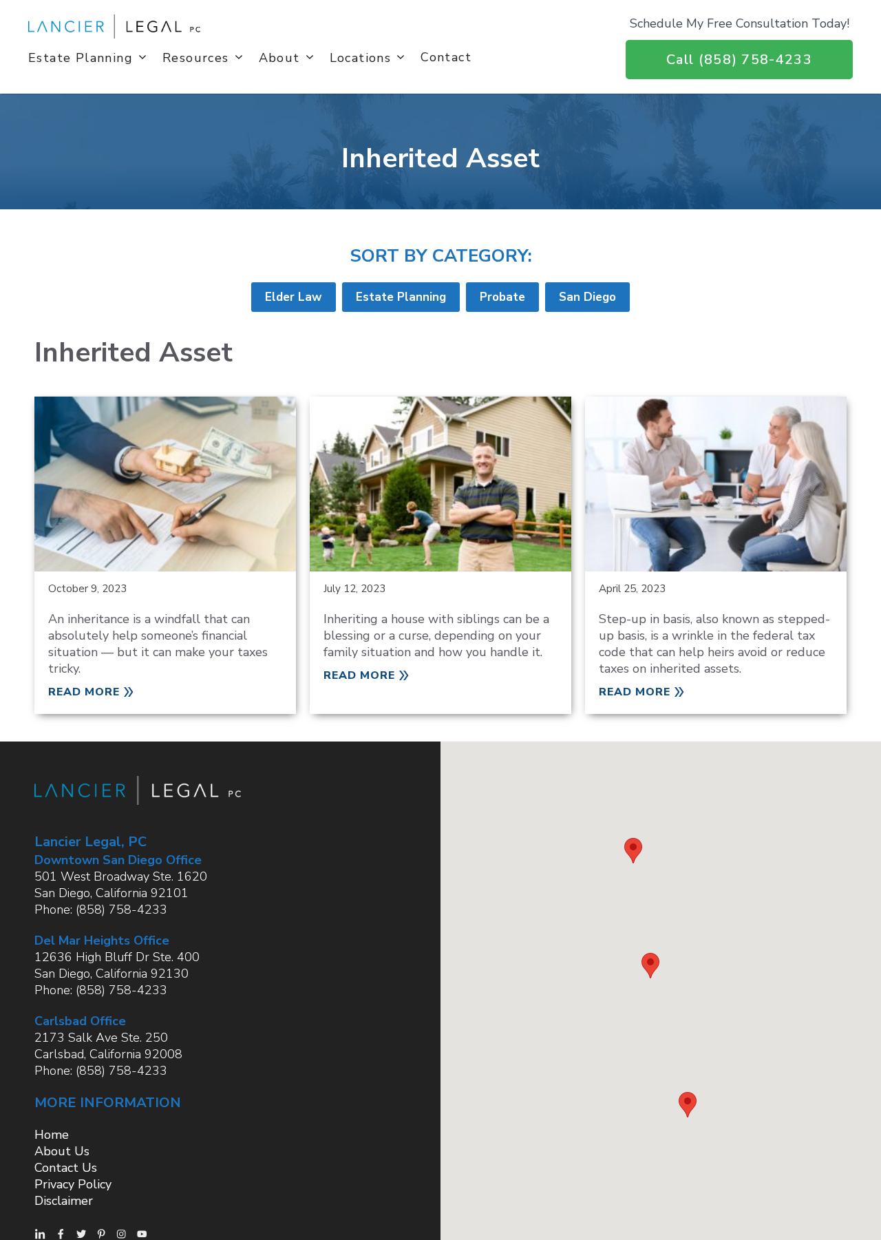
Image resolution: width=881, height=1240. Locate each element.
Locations (361, 57)
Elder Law (293, 297)
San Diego (587, 297)
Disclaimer (63, 1200)
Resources (195, 57)
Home (51, 1134)
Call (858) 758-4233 (739, 59)
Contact (446, 56)
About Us (61, 1151)
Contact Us (65, 1167)
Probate (502, 297)
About (279, 57)
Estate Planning (80, 57)
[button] (633, 850)
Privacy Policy (73, 1184)
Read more (84, 692)
